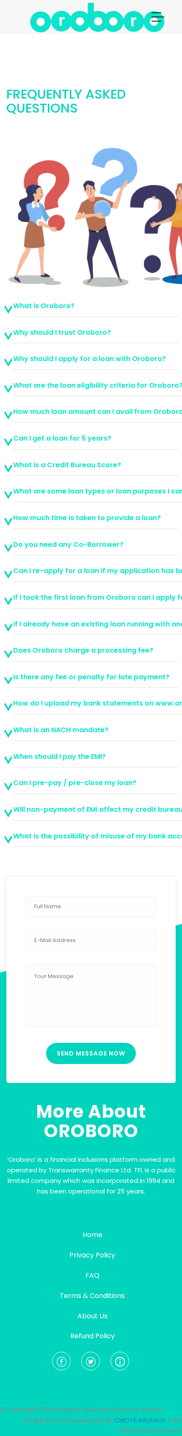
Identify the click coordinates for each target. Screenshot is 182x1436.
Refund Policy (92, 1336)
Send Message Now (91, 1053)
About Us (92, 1316)
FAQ (92, 1275)
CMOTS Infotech (139, 1420)
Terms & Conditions (92, 1296)
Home (92, 1235)
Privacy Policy (92, 1255)
